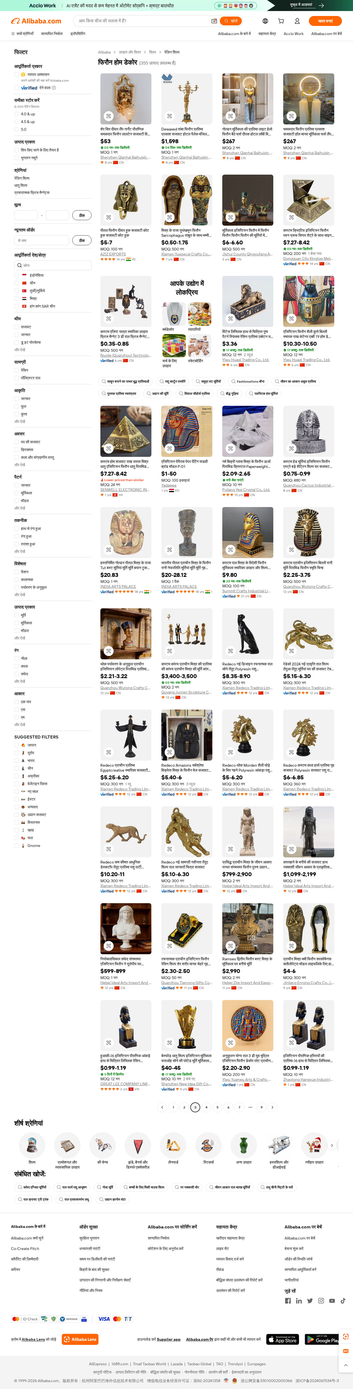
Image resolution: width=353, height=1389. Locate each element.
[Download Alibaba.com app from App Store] (282, 1339)
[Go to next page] (272, 1107)
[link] (346, 1336)
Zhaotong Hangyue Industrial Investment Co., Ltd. (308, 1079)
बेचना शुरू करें (294, 1248)
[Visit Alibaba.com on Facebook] (288, 1300)
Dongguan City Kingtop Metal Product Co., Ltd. (308, 258)
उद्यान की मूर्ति (160, 394)
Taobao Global (199, 1364)
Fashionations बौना (250, 381)
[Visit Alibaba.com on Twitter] (310, 1300)
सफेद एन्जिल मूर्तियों (34, 1187)
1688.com (119, 1364)
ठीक (82, 215)
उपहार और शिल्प (130, 52)
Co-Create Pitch (25, 1248)
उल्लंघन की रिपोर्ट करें (230, 1290)
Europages (256, 1364)
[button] (214, 21)
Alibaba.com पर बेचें (300, 1238)
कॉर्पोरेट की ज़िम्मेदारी (24, 1259)
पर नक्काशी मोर (189, 1187)
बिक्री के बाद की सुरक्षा (94, 1269)
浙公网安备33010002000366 (266, 1381)
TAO (219, 1364)
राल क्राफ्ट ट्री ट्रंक (36, 1199)
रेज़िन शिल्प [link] (172, 52)
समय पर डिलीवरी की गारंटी (97, 1259)
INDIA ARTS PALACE (118, 586)
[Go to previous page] (162, 1107)
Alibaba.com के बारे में (28, 1226)
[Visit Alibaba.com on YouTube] (332, 1300)
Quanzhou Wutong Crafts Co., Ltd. (308, 586)
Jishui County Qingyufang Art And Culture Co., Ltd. (247, 254)
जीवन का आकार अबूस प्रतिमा (298, 381)
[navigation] (53, 580)
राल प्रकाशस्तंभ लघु (77, 1199)
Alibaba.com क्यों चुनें (27, 1238)
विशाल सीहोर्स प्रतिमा (197, 394)
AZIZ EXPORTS (113, 254)
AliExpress (98, 1364)
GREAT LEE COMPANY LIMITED (125, 1084)
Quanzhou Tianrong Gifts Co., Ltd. (186, 982)
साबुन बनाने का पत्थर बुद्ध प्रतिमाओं (128, 381)
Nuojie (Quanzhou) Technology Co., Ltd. (125, 355)
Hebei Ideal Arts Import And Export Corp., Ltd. (247, 886)
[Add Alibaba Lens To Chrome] (80, 1339)
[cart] (282, 22)
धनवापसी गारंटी (89, 1248)
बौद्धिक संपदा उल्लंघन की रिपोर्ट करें (239, 1280)
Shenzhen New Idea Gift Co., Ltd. (186, 1084)
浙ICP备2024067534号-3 (317, 1381)
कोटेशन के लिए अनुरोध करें (165, 1248)
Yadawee (168, 485)
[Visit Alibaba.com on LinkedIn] (299, 1300)
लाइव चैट (222, 1248)
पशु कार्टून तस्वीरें (175, 381)
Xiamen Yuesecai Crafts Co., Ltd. (186, 254)
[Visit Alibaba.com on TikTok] (343, 1300)
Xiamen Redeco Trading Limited (247, 688)
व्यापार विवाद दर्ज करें (230, 1259)
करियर (15, 1269)
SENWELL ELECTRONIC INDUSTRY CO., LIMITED (125, 489)
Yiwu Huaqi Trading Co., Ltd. (245, 360)
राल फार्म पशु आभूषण (74, 1187)
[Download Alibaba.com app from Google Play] (323, 1339)
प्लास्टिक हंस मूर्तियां (266, 394)
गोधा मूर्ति (108, 1187)
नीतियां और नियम (90, 1290)
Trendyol (235, 1364)
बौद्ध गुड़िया (232, 394)
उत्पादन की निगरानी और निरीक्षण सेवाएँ (104, 1280)
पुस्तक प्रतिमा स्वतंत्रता (121, 394)
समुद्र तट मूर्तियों (211, 381)
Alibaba (104, 52)
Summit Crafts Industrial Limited (247, 591)
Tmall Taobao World (149, 1364)
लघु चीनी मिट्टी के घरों (279, 1187)
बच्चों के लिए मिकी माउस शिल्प (146, 1187)
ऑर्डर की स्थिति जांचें (298, 1259)
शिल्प (152, 52)
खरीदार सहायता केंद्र (230, 1238)
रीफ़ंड (220, 1269)
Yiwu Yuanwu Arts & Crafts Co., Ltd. (247, 1079)
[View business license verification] (226, 1380)
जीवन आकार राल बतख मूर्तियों (232, 1187)
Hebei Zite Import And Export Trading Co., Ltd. (247, 982)
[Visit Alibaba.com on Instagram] (321, 1300)
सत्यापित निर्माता (158, 1238)
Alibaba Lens (33, 1339)
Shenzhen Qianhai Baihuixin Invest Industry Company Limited (125, 157)
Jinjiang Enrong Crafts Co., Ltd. (308, 982)
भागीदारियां (292, 1280)
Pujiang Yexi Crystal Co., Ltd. (246, 489)
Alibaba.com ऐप (199, 1339)
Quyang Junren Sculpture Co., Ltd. (186, 692)
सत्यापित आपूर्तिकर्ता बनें (300, 1269)
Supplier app (169, 1339)
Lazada (177, 1364)
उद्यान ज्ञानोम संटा (115, 1199)
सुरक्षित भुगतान (89, 1238)
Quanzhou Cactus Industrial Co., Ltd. (308, 485)
